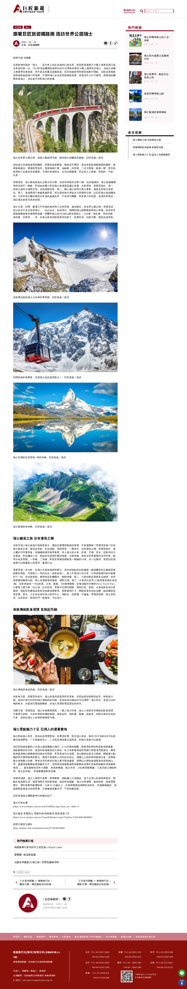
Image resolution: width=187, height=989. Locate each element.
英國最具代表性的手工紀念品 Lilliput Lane (38, 847)
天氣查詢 (66, 936)
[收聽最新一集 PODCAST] (182, 982)
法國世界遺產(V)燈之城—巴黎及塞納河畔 (36, 862)
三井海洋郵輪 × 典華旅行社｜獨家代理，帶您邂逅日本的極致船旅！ (36, 882)
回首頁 (16, 936)
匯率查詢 (53, 936)
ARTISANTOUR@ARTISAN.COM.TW (38, 980)
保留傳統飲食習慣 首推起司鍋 (148, 147)
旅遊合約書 (126, 936)
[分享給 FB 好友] (110, 43)
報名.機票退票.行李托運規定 (88, 936)
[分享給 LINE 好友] (106, 43)
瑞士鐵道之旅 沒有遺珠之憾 (147, 140)
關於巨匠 (28, 936)
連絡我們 (40, 936)
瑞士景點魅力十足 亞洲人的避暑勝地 (151, 154)
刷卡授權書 (111, 936)
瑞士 (27, 872)
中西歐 (20, 872)
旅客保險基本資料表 (145, 936)
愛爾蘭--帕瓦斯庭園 (25, 854)
